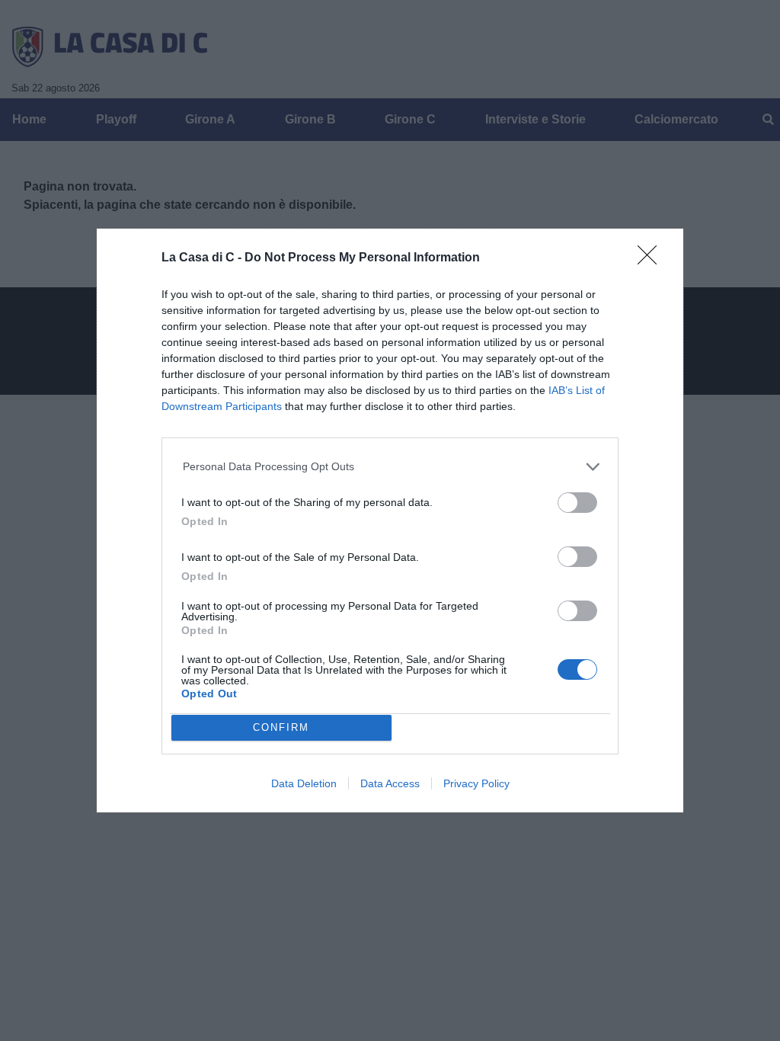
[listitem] (390, 467)
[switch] (577, 502)
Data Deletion (304, 783)
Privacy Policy (476, 783)
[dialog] (390, 520)
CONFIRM (281, 727)
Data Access (390, 783)
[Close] (652, 259)
